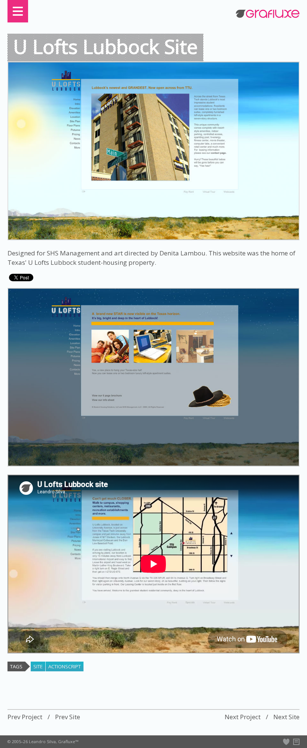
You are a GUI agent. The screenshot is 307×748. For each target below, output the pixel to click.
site (38, 666)
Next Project (243, 717)
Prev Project (24, 717)
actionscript (64, 666)
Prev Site (67, 717)
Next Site (286, 717)
